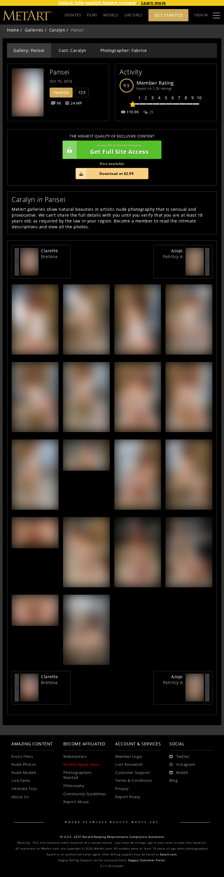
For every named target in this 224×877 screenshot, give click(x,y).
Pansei (59, 71)
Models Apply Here (81, 764)
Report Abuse (76, 801)
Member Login (128, 756)
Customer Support (132, 772)
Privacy (122, 788)
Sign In (201, 15)
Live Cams (20, 780)
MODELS (110, 15)
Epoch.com (168, 854)
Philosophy (73, 785)
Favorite (61, 92)
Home (13, 30)
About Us (20, 796)
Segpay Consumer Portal (146, 860)
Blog (173, 780)
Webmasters (75, 756)
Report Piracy (128, 796)
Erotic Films (22, 756)
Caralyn (57, 30)
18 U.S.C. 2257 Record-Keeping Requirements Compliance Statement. (112, 837)
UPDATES (72, 15)
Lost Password (129, 764)
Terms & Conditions (133, 780)
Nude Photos (23, 764)
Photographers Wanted (77, 775)
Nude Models (23, 772)
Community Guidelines (84, 793)
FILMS (92, 15)
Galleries (34, 30)
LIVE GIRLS (133, 15)
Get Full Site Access (119, 150)
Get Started (169, 15)
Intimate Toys (24, 788)
